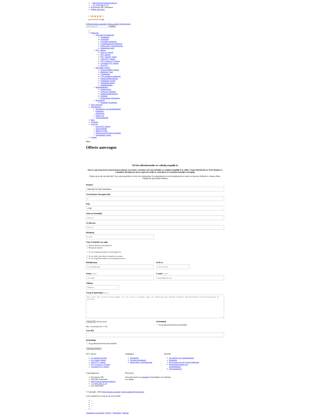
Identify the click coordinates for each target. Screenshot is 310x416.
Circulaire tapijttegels (138, 360)
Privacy (109, 413)
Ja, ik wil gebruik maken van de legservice (105, 252)
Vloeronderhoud (175, 369)
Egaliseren (173, 360)
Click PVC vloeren (98, 362)
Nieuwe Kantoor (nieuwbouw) (100, 245)
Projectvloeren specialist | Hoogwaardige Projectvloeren (123, 392)
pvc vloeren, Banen (98, 360)
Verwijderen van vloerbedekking (181, 358)
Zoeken (112, 26)
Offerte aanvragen (98, 9)
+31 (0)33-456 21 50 (100, 5)
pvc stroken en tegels (99, 358)
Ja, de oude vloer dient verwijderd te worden (106, 256)
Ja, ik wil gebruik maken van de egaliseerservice (107, 258)
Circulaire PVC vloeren (100, 367)
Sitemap (125, 413)
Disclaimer (117, 413)
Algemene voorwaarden (95, 413)
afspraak (145, 377)
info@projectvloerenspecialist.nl (104, 3)
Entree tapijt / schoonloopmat (141, 362)
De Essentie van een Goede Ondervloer (184, 362)
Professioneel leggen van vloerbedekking (178, 366)
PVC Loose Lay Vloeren (100, 365)
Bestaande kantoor (96, 248)
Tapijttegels (134, 358)
